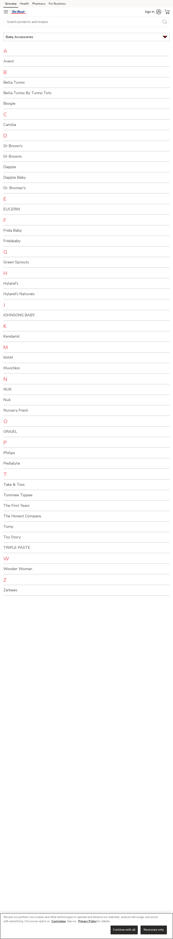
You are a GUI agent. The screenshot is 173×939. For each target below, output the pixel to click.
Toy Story (12, 537)
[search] (165, 22)
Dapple (9, 166)
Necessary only (154, 930)
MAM (8, 357)
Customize (58, 921)
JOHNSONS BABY (19, 315)
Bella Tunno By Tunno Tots (27, 92)
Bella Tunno (14, 82)
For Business (57, 4)
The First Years (16, 505)
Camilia (9, 124)
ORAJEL (10, 431)
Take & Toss (14, 484)
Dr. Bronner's (14, 187)
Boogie (9, 103)
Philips (9, 452)
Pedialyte (11, 463)
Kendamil (11, 336)
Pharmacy (38, 4)
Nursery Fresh (15, 410)
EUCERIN (11, 209)
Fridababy (11, 240)
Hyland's (10, 283)
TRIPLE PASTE (16, 547)
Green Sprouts (16, 262)
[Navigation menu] (6, 12)
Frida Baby (12, 230)
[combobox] (86, 22)
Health (24, 4)
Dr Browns (12, 156)
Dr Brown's (13, 145)
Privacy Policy (87, 921)
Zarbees (10, 590)
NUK (7, 389)
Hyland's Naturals (19, 293)
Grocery (10, 4)
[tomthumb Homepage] (18, 11)
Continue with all (124, 930)
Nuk (7, 399)
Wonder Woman (17, 568)
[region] (86, 926)
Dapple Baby (14, 177)
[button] (153, 11)
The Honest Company (22, 516)
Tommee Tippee (17, 495)
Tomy (8, 526)
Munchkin (11, 368)
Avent (8, 61)
